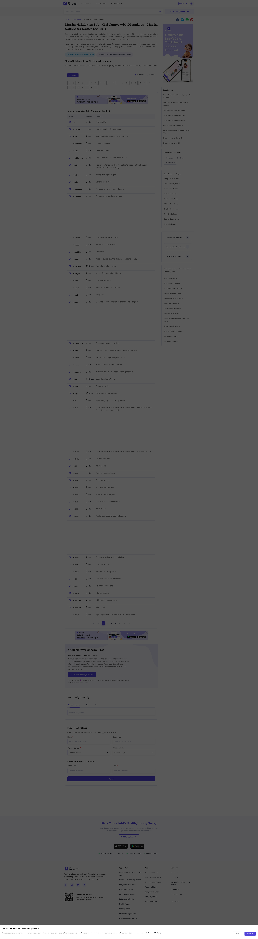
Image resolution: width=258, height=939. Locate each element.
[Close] (255, 928)
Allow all (250, 934)
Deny (237, 934)
